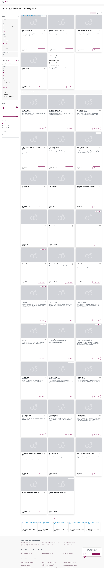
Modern (5, 70)
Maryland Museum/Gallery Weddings (69, 562)
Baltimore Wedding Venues (26, 551)
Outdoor (5, 72)
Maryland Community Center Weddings (70, 565)
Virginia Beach (7, 40)
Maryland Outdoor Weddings (47, 565)
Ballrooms (6, 94)
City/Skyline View (7, 82)
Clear (17, 60)
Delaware (6, 48)
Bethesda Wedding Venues (68, 553)
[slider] (3, 108)
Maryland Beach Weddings (68, 564)
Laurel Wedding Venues (67, 551)
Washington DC (7, 54)
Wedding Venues (5, 5)
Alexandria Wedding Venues (47, 553)
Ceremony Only (7, 125)
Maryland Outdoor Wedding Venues (16, 5)
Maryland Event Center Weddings (27, 561)
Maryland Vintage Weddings (68, 561)
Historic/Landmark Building (9, 68)
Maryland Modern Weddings (68, 567)
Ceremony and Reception (9, 123)
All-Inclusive (6, 92)
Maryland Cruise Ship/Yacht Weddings (49, 562)
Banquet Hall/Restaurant (9, 96)
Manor (5, 84)
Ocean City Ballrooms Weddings (69, 542)
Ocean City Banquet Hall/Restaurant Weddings (30, 544)
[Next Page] (70, 518)
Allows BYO (6, 134)
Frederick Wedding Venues (47, 551)
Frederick (6, 29)
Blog (96, 2)
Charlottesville (7, 38)
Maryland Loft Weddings (25, 565)
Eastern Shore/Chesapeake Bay (9, 27)
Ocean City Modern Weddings (26, 542)
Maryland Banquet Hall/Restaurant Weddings (29, 564)
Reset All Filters (6, 12)
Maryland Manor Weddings (26, 567)
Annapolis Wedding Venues (26, 553)
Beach (5, 80)
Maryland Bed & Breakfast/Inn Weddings (49, 567)
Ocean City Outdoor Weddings (48, 544)
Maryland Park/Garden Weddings (48, 561)
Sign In (100, 2)
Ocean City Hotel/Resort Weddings (27, 545)
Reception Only (7, 127)
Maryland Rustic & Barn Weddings (27, 562)
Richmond (6, 36)
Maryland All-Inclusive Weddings (48, 564)
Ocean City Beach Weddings (68, 544)
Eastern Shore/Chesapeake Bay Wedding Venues (30, 555)
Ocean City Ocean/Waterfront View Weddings (50, 542)
